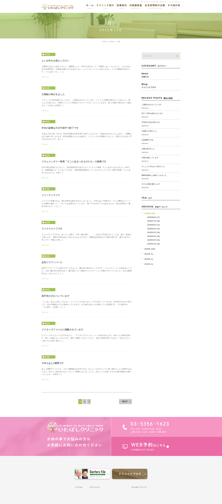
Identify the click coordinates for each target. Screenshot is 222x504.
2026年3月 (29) (153, 236)
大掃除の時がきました (53, 94)
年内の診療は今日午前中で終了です (60, 128)
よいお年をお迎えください (55, 60)
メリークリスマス (51, 195)
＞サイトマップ (94, 487)
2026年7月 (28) (153, 221)
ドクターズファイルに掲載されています (62, 329)
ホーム (90, 6)
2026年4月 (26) (153, 232)
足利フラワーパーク (52, 262)
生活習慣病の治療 (155, 6)
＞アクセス (79, 487)
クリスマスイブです (52, 228)
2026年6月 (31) (153, 225)
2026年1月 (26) (153, 244)
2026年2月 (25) (153, 240)
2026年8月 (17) (153, 217)
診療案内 (122, 6)
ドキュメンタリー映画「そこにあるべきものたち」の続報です (74, 161)
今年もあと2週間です (53, 363)
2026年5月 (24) (153, 229)
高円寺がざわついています (55, 296)
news (145, 75)
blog (47, 54)
